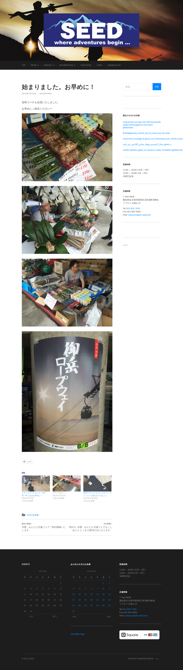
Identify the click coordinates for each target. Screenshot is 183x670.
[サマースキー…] (67, 483)
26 (85, 605)
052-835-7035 (133, 208)
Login (125, 245)
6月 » (109, 617)
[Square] (139, 638)
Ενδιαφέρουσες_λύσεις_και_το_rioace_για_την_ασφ (142, 133)
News (34, 65)
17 (73, 600)
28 (97, 605)
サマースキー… (59, 493)
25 (80, 605)
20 (91, 600)
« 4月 (74, 617)
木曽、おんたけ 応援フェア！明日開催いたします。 (44, 527)
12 (85, 594)
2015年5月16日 (29, 93)
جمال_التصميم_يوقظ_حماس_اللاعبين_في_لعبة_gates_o (142, 144)
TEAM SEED (85, 65)
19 (85, 600)
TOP (24, 65)
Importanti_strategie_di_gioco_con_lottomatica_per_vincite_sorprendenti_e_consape (142, 138)
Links (99, 65)
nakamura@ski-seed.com (139, 214)
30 (109, 605)
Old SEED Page (78, 634)
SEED (31, 659)
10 (73, 594)
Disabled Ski (114, 65)
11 (80, 594)
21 (97, 600)
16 (109, 594)
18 (80, 600)
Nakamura (46, 93)
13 (91, 594)
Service (48, 65)
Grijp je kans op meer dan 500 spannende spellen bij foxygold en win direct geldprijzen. (142, 125)
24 (73, 605)
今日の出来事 (33, 515)
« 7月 (31, 616)
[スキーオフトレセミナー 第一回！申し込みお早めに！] (36, 483)
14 (97, 594)
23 (109, 600)
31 (73, 611)
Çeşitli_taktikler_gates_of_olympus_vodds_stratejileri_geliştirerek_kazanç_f (142, 150)
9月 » (55, 616)
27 (91, 605)
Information (66, 65)
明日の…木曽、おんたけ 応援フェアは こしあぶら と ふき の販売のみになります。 (90, 527)
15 (103, 594)
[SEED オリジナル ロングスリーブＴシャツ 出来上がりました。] (97, 483)
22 (103, 600)
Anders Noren (145, 659)
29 (103, 605)
